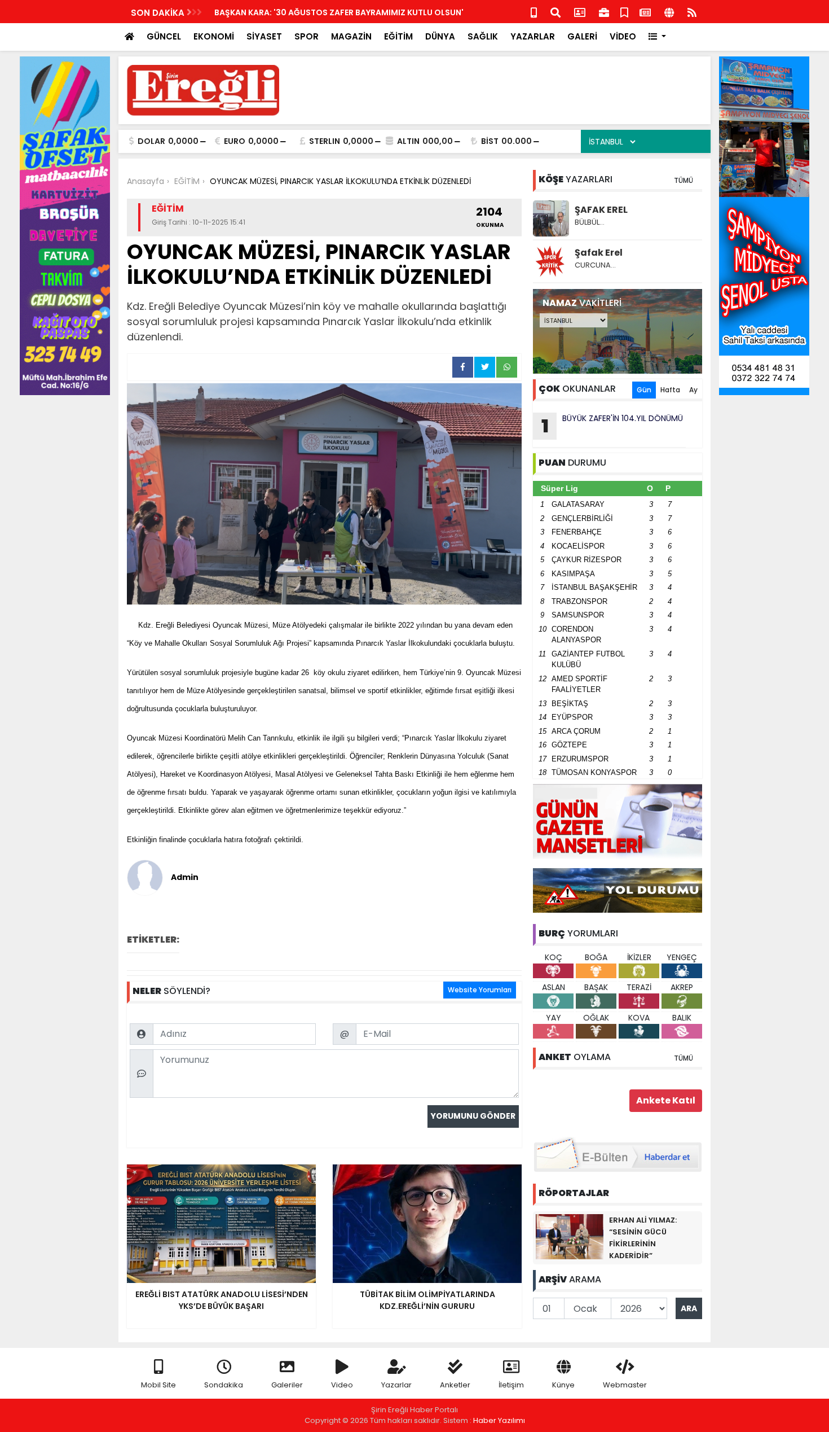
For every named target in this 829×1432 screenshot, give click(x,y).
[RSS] (692, 11)
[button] (657, 37)
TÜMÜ (683, 180)
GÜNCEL (164, 36)
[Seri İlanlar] (624, 11)
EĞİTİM (398, 36)
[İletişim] (579, 11)
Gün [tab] (644, 390)
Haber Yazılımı (499, 1420)
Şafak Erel (599, 252)
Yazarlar (396, 1385)
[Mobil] (534, 11)
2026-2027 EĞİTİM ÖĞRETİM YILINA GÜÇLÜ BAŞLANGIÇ (322, 12)
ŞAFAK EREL (601, 209)
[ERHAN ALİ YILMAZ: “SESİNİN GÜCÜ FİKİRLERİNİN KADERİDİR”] (569, 1236)
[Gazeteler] (645, 11)
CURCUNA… (595, 265)
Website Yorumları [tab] (479, 990)
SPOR (306, 36)
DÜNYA (440, 36)
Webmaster (625, 1385)
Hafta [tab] (670, 390)
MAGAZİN (351, 36)
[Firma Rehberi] (604, 11)
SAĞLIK (483, 36)
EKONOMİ (213, 36)
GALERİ (582, 36)
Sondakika (223, 1385)
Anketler (455, 1385)
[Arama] (555, 11)
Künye (563, 1385)
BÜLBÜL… (590, 222)
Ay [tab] (693, 390)
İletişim (511, 1385)
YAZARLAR (532, 36)
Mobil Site (158, 1385)
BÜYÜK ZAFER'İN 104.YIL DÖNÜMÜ (612, 426)
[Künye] (669, 11)
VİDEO (623, 36)
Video (342, 1385)
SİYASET (264, 36)
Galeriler (287, 1385)
